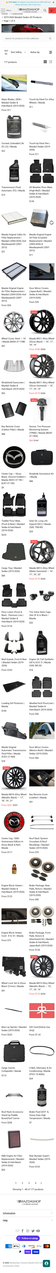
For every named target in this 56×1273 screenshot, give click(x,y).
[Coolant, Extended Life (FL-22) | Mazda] (14, 127)
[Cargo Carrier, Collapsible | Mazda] (14, 1051)
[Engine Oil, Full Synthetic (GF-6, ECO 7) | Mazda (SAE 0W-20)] (42, 642)
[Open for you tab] (46, 1263)
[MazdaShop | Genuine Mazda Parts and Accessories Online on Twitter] (33, 1231)
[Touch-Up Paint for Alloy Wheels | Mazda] (42, 83)
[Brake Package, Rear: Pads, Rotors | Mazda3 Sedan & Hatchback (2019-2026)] (42, 869)
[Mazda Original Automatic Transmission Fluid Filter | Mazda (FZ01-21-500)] (14, 730)
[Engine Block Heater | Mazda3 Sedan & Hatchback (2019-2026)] (14, 869)
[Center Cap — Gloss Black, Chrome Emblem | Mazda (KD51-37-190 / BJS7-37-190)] (14, 457)
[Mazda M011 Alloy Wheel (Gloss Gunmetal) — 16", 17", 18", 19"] (42, 366)
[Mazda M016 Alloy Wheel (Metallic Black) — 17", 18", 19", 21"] (14, 778)
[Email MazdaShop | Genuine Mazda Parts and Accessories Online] (17, 1231)
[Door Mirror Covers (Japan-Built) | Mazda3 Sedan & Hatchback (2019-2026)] (42, 271)
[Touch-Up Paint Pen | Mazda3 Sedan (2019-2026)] (42, 127)
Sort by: (13, 52)
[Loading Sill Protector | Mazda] (14, 686)
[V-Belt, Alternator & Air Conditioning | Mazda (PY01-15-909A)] (42, 1051)
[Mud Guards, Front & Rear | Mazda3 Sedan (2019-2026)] (14, 642)
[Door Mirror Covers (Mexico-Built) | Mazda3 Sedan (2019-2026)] (42, 730)
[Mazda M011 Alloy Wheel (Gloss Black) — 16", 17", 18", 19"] (42, 322)
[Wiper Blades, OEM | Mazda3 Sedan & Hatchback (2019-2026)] (14, 83)
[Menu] (1, 10)
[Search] (45, 10)
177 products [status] (10, 62)
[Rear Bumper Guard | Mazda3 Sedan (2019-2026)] (42, 1139)
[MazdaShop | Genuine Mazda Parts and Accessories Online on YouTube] (38, 1231)
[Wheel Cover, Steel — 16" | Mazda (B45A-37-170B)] (14, 322)
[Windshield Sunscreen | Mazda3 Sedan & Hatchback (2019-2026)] (14, 366)
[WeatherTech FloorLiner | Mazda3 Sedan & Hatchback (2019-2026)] (42, 686)
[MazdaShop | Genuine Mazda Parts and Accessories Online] (28, 10)
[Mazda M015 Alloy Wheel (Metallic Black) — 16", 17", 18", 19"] (42, 966)
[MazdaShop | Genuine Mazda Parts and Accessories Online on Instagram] (28, 1231)
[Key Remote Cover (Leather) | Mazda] (42, 778)
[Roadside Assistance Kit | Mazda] (42, 457)
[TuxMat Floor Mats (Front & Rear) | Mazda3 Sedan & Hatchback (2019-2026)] (14, 504)
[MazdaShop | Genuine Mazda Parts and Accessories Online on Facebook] (22, 1231)
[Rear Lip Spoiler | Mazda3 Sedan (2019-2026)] (14, 1010)
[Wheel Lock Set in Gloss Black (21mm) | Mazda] (14, 966)
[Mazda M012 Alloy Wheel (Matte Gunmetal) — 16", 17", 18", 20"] (42, 551)
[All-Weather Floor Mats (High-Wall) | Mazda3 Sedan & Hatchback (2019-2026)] (42, 171)
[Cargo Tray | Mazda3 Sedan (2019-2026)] (14, 551)
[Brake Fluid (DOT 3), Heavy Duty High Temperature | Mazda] (42, 1095)
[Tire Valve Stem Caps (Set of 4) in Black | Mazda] (42, 595)
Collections (17, 13)
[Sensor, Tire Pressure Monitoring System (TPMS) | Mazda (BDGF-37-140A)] (42, 410)
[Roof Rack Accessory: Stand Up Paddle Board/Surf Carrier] (14, 1095)
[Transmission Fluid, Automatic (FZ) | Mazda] (14, 171)
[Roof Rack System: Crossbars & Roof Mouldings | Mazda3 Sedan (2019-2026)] (42, 822)
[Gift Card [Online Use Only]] (42, 1010)
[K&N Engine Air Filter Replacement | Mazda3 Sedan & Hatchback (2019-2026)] (14, 1139)
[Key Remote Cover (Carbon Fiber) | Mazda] (14, 410)
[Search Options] (51, 38)
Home (4, 13)
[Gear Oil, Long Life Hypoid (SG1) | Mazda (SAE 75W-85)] (42, 504)
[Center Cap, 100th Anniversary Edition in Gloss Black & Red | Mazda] (14, 822)
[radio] (45, 62)
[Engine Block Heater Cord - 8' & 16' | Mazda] (14, 916)
